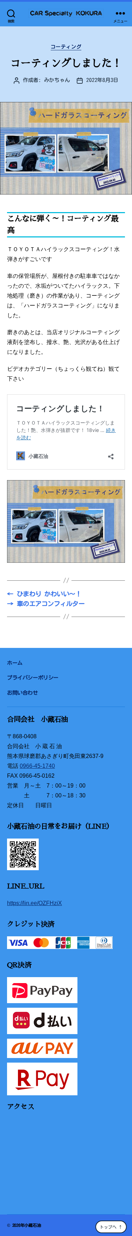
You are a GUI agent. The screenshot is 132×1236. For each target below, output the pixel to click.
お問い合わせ (22, 692)
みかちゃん (57, 80)
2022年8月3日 (102, 80)
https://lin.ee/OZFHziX (34, 903)
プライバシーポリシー (32, 677)
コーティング (66, 46)
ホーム (15, 662)
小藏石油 (32, 1225)
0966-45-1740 (37, 766)
